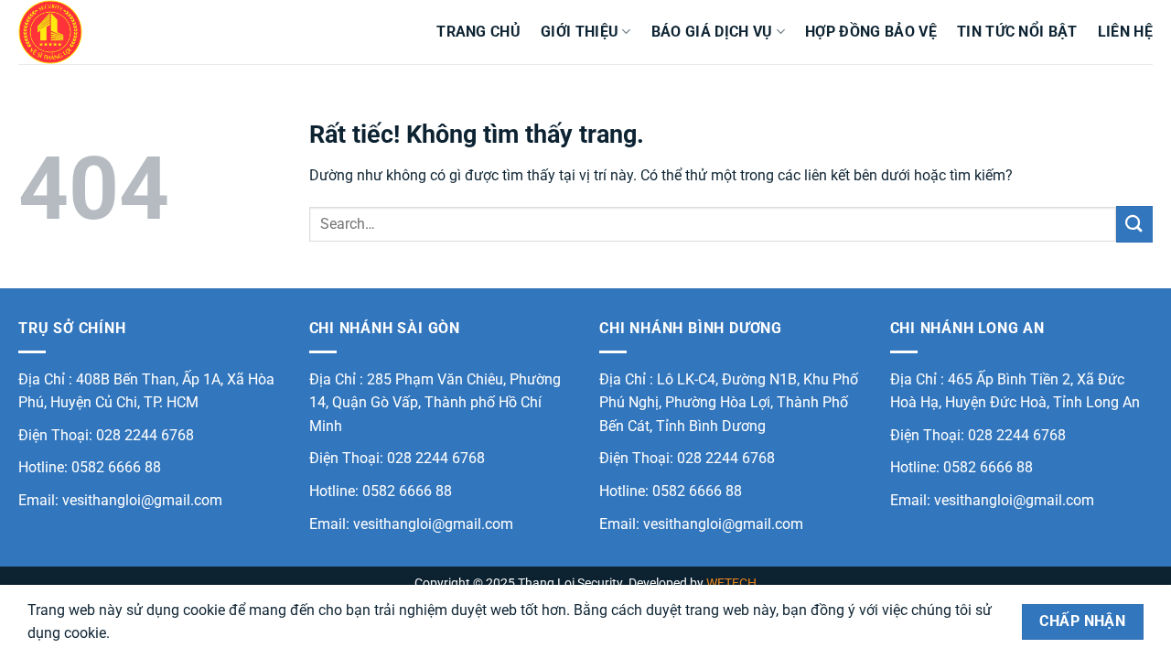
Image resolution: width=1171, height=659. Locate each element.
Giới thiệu (579, 31)
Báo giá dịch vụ (712, 31)
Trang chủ (478, 31)
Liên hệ (1125, 31)
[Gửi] (1134, 224)
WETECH (731, 583)
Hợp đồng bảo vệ (871, 31)
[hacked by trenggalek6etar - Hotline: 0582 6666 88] (109, 32)
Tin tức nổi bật (1017, 31)
